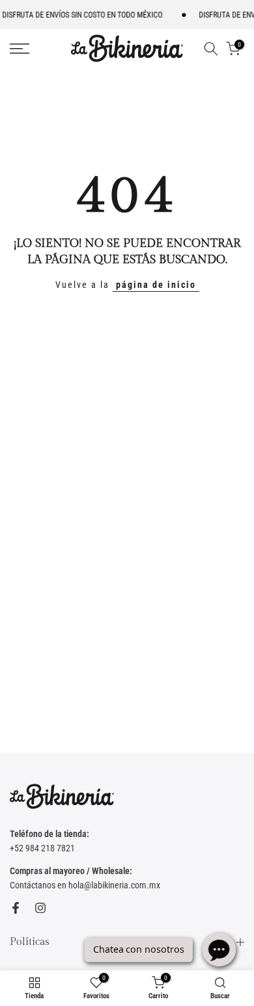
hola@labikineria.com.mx (114, 885)
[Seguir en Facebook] (15, 908)
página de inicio (156, 284)
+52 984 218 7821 (42, 848)
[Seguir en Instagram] (40, 908)
